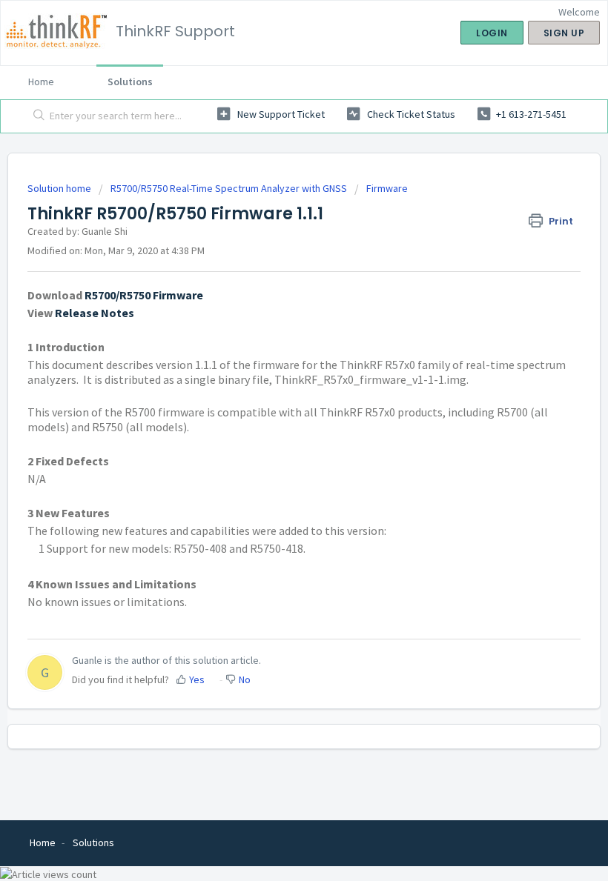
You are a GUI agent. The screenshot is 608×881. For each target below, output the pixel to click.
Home (41, 81)
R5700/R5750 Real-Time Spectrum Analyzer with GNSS (228, 188)
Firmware (387, 188)
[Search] (36, 116)
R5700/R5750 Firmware (144, 294)
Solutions (130, 81)
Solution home (60, 188)
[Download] (276, 432)
